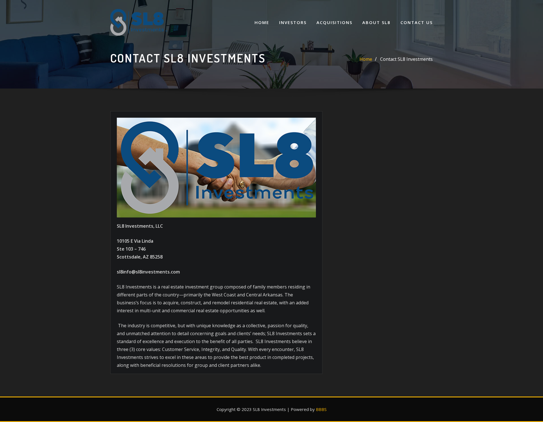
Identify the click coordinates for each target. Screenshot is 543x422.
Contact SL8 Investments (406, 59)
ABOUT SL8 (376, 22)
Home (262, 22)
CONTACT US (416, 22)
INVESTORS (293, 22)
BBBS (321, 409)
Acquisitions (334, 22)
